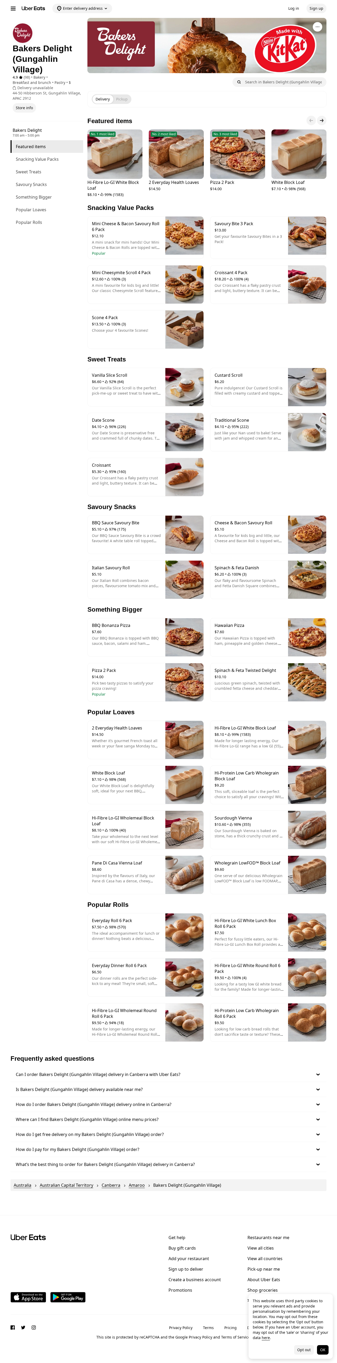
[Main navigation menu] (13, 8)
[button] (168, 1074)
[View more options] (317, 27)
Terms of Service (235, 1337)
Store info (24, 107)
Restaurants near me (268, 1237)
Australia (22, 1185)
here (266, 1337)
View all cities (260, 1248)
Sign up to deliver (185, 1269)
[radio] (102, 99)
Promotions (180, 1290)
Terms (208, 1327)
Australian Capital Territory (66, 1185)
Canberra (111, 1185)
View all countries (265, 1258)
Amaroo (137, 1185)
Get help (176, 1237)
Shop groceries (262, 1290)
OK (322, 1349)
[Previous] (311, 120)
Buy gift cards (182, 1248)
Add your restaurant (188, 1258)
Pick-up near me (263, 1269)
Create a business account (194, 1279)
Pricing (230, 1327)
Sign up (316, 8)
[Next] (321, 120)
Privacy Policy (180, 1327)
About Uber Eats (263, 1279)
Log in (293, 8)
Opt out (304, 1349)
